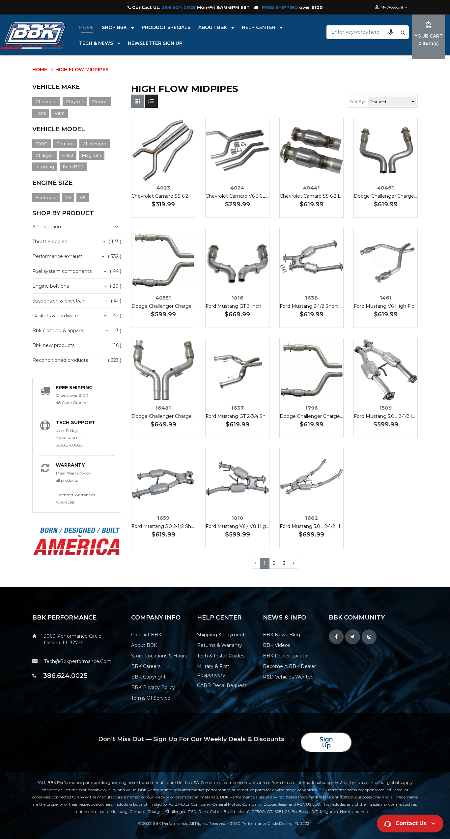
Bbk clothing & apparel (58, 330)
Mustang (45, 166)
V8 (83, 197)
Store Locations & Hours (159, 656)
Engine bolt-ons (50, 286)
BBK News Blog (281, 635)
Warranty (70, 465)
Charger (44, 155)
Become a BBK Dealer (289, 666)
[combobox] (362, 32)
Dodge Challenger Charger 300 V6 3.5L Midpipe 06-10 (193, 306)
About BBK (144, 645)
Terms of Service (150, 698)
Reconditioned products (60, 360)
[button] (390, 32)
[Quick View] (183, 170)
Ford (41, 113)
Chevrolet (46, 101)
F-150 (67, 155)
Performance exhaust (57, 256)
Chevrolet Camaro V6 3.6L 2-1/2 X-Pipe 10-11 (256, 196)
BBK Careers (145, 666)
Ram (60, 113)
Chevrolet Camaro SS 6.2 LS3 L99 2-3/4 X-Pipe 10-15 (190, 196)
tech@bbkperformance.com (77, 661)
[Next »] (293, 563)
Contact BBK (146, 635)
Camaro (65, 143)
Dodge (100, 101)
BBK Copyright (148, 677)
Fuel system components (62, 271)
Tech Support (76, 422)
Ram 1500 (73, 166)
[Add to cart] (163, 170)
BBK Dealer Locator (286, 656)
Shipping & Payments (222, 635)
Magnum (91, 155)
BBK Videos (276, 645)
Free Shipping (74, 388)
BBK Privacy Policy (153, 687)
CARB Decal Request (221, 685)
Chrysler (74, 101)
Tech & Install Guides (220, 656)
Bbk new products (53, 345)
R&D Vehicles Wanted (288, 677)
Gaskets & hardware (55, 316)
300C (41, 143)
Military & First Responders (213, 670)
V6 (68, 197)
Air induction (46, 227)
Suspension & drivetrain (59, 301)
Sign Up (326, 742)
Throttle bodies (49, 242)
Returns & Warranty (219, 645)
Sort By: (357, 101)
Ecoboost (46, 197)
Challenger (94, 143)
